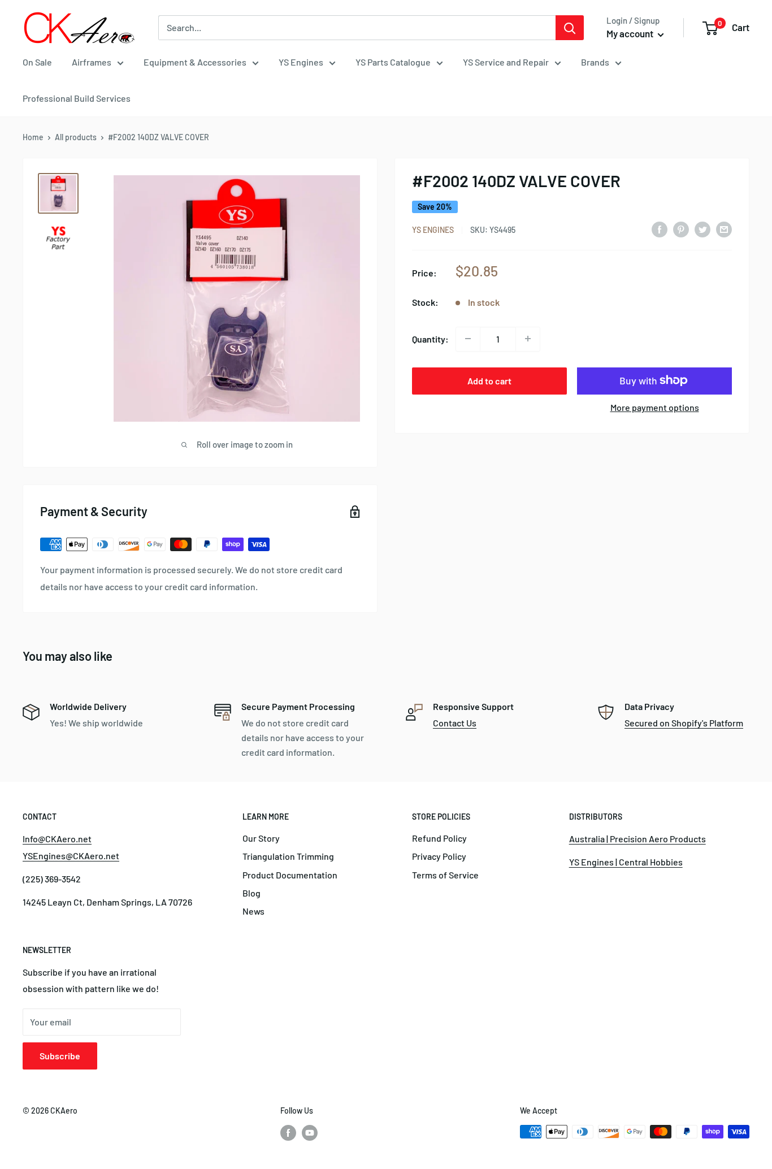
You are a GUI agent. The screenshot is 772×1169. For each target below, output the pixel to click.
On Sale (37, 62)
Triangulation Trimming (288, 856)
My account (630, 33)
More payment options (654, 406)
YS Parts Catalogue (393, 62)
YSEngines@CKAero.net (71, 855)
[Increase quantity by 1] (528, 338)
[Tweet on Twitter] (702, 228)
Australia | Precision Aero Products (637, 838)
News (253, 911)
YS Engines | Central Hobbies (626, 861)
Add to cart (489, 380)
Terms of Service (445, 874)
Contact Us (454, 722)
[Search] (570, 27)
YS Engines (301, 62)
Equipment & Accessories (195, 62)
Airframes (91, 62)
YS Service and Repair (506, 62)
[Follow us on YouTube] (310, 1133)
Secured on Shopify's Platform (683, 722)
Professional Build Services (77, 98)
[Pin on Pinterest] (681, 228)
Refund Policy (439, 838)
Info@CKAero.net (57, 838)
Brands (595, 62)
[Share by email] (724, 228)
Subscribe (60, 1055)
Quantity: (430, 338)
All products (76, 137)
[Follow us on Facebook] (288, 1133)
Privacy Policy (439, 856)
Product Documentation (289, 874)
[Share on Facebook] (659, 228)
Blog (251, 892)
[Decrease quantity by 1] (468, 338)
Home (33, 137)
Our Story (261, 838)
